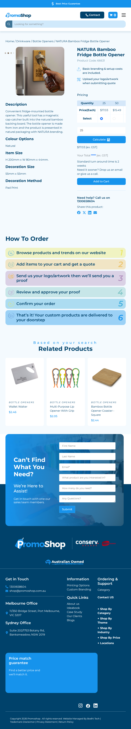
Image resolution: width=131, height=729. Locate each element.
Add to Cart (101, 181)
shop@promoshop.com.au (28, 590)
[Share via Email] (95, 212)
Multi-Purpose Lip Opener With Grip (62, 408)
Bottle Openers (43, 41)
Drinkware (23, 41)
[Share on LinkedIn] (89, 212)
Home (9, 41)
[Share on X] (84, 212)
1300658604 (18, 586)
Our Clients (74, 616)
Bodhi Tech (93, 718)
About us (73, 603)
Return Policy (66, 722)
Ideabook (73, 608)
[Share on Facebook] (79, 212)
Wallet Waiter (18, 406)
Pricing (82, 95)
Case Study (74, 612)
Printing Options (78, 585)
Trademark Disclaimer (22, 722)
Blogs (71, 620)
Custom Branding (79, 589)
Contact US (106, 597)
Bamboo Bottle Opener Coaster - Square (102, 410)
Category (104, 589)
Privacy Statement (47, 722)
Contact (94, 15)
